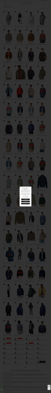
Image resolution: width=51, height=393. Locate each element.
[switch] (49, 389)
